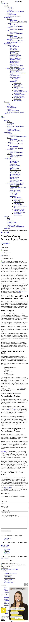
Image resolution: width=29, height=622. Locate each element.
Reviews (9, 13)
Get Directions (4, 568)
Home (2, 262)
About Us (6, 6)
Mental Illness (17, 93)
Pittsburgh (9, 19)
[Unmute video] (18, 600)
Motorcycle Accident (15, 55)
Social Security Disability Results (15, 112)
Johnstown (10, 35)
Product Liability (14, 62)
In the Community (11, 14)
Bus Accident (13, 48)
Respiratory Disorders (19, 97)
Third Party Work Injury (16, 65)
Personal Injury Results (13, 110)
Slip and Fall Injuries (9, 581)
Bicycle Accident (14, 46)
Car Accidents (7, 576)
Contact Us (7, 113)
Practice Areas (7, 43)
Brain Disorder (17, 83)
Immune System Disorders (20, 91)
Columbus (9, 27)
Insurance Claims (14, 54)
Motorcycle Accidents (9, 578)
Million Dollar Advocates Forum (15, 11)
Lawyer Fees (10, 8)
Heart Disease (17, 88)
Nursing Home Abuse (15, 58)
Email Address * (5, 510)
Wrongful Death (14, 67)
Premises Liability (14, 61)
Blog (8, 103)
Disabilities (13, 81)
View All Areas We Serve (13, 42)
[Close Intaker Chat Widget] (27, 584)
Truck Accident (14, 56)
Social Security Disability (16, 26)
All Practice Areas (8, 582)
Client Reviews (8, 613)
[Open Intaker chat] (12, 621)
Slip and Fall (13, 64)
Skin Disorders (17, 99)
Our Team (9, 7)
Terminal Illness (18, 100)
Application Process (15, 77)
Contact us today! (5, 243)
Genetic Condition (18, 90)
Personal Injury (14, 20)
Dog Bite (12, 52)
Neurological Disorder (19, 94)
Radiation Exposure (19, 96)
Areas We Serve (8, 17)
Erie (8, 30)
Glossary (9, 109)
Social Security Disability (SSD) (18, 22)
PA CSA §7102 (5, 451)
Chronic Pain (17, 86)
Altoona (9, 23)
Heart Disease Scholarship (13, 16)
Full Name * (4, 502)
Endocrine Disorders (19, 87)
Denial (15, 80)
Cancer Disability (18, 84)
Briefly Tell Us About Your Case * (9, 515)
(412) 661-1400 (5, 232)
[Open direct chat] (25, 584)
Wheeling (9, 39)
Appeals (16, 78)
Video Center (10, 106)
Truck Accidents (8, 579)
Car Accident (13, 49)
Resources (6, 102)
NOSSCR (9, 10)
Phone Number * (5, 506)
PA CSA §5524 (12, 409)
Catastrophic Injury (15, 51)
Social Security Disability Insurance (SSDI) (16, 70)
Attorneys (6, 612)
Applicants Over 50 (15, 75)
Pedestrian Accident (15, 59)
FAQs (8, 104)
